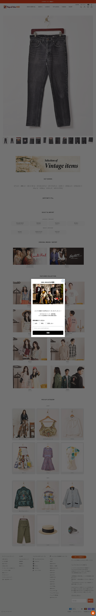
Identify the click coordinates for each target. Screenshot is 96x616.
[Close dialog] (63, 281)
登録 (48, 333)
